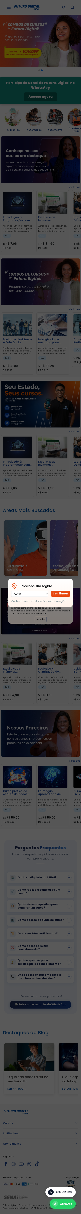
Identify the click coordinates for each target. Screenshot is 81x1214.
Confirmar (60, 593)
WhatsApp (66, 1203)
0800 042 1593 (64, 1192)
